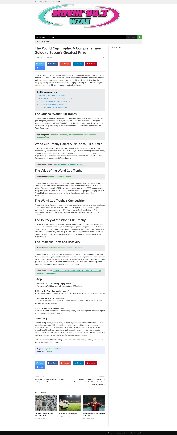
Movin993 (100, 340)
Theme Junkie (138, 433)
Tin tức (51, 37)
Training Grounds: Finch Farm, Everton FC (55, 101)
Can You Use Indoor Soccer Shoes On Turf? (56, 98)
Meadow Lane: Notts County (59, 176)
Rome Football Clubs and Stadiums (52, 95)
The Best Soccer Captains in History (53, 107)
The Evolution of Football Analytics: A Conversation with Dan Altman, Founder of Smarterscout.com (89, 381)
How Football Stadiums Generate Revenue (64, 248)
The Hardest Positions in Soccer (51, 104)
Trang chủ (40, 37)
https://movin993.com (53, 349)
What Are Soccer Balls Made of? (69, 413)
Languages (56, 2)
